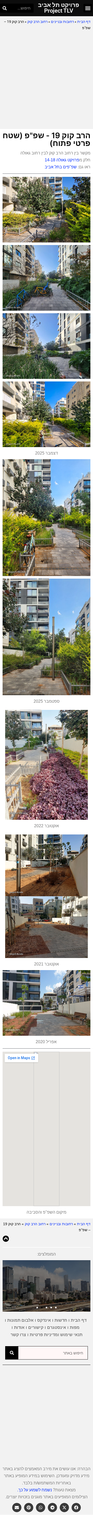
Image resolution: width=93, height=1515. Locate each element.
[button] (87, 8)
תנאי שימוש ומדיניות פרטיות (56, 1334)
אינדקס (44, 1320)
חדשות (61, 1320)
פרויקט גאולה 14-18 (62, 160)
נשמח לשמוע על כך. (34, 1490)
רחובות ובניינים (62, 22)
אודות (19, 1327)
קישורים (35, 1327)
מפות (75, 1327)
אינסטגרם (56, 1327)
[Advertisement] (46, 80)
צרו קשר (18, 1334)
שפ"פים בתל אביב (61, 167)
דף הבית (83, 22)
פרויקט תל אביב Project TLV (58, 8)
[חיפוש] (4, 8)
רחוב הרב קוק (37, 22)
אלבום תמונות (20, 1320)
